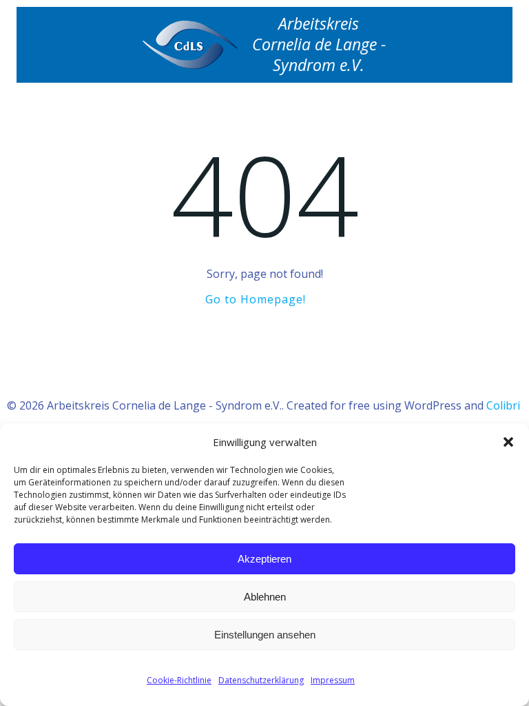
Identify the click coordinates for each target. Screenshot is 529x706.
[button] (508, 442)
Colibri (503, 405)
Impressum (333, 680)
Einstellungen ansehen (264, 635)
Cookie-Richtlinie (179, 680)
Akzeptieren (264, 559)
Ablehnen (265, 597)
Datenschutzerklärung (261, 680)
